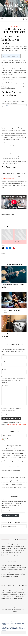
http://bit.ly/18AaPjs (8, 178)
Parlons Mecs (7, 571)
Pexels (18, 567)
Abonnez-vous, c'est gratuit (10, 515)
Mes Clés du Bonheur (14, 7)
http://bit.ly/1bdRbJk (8, 52)
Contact (23, 609)
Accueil (9, 609)
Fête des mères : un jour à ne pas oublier (12, 484)
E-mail (3, 362)
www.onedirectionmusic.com (8, 217)
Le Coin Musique (14, 26)
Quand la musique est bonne (10, 310)
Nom (3, 354)
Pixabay (24, 567)
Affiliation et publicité (16, 609)
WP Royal (15, 611)
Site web (3, 369)
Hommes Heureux (14, 572)
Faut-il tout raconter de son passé (10, 474)
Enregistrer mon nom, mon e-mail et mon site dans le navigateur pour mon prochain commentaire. (13, 380)
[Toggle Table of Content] (17, 56)
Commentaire (4, 385)
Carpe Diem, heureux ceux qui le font (10, 470)
